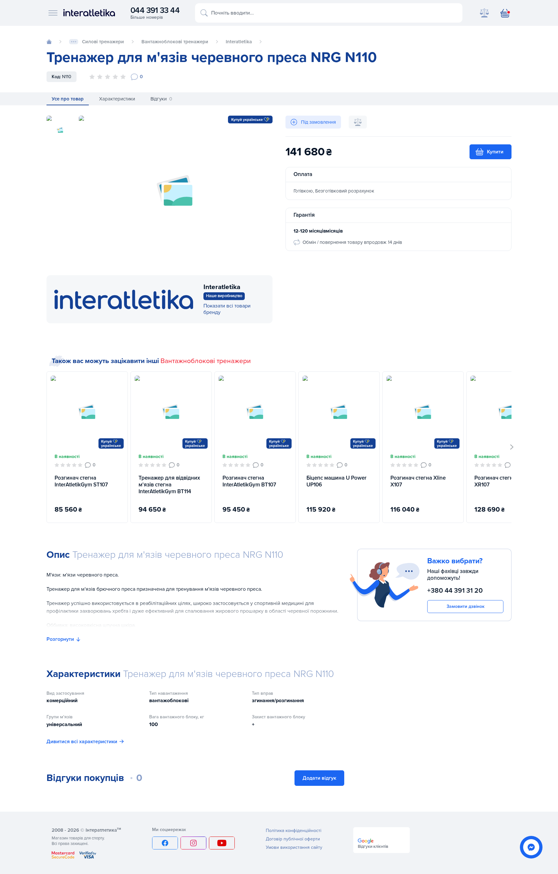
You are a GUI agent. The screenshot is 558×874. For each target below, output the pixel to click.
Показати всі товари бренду (227, 309)
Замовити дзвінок (465, 606)
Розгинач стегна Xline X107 (418, 481)
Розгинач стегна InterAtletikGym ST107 (81, 481)
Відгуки (161, 99)
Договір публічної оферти (293, 839)
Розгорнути (60, 639)
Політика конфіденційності (293, 830)
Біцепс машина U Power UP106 (336, 481)
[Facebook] (165, 843)
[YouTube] (222, 843)
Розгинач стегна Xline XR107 (502, 481)
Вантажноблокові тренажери (205, 361)
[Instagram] (193, 843)
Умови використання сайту (294, 847)
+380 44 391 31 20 (455, 591)
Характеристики (117, 99)
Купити (495, 152)
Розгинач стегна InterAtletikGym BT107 (249, 481)
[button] (512, 447)
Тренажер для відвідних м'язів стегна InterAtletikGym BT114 (169, 484)
